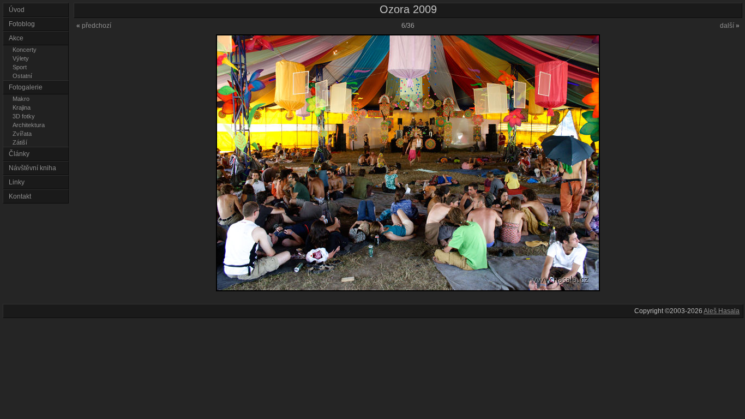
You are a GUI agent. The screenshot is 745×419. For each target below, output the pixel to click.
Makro (21, 98)
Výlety (21, 58)
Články (19, 154)
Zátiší (20, 142)
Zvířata (22, 133)
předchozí (93, 25)
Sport (20, 67)
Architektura (29, 125)
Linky (17, 182)
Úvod (17, 10)
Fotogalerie (26, 87)
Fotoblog (22, 24)
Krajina (22, 107)
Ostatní (22, 76)
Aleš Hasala (722, 311)
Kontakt (20, 196)
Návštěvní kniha (32, 168)
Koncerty (25, 49)
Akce (16, 38)
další (730, 25)
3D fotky (24, 116)
